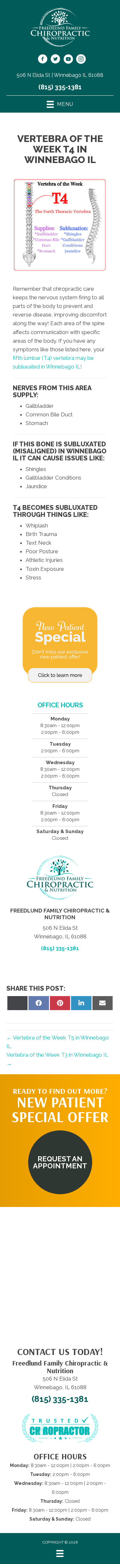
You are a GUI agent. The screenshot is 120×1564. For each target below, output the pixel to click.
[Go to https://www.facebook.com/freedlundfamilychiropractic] (42, 60)
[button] (60, 1162)
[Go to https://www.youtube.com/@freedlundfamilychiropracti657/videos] (68, 60)
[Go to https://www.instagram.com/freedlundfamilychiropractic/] (81, 60)
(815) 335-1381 (60, 87)
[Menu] (60, 1553)
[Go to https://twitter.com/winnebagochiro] (55, 60)
